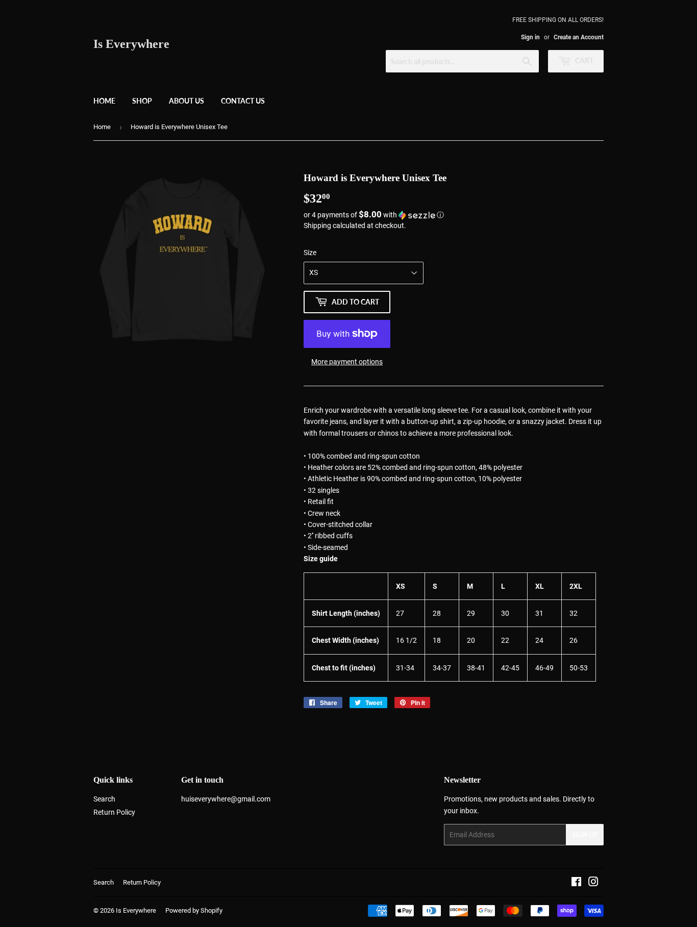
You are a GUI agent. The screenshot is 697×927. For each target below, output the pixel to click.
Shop (142, 100)
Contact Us (243, 100)
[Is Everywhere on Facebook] (576, 883)
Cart (583, 60)
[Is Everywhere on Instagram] (593, 883)
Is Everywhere (131, 44)
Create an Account (579, 37)
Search (104, 799)
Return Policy (114, 812)
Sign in (530, 37)
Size (310, 252)
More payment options (347, 362)
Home (104, 100)
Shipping (317, 225)
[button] (454, 215)
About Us (186, 100)
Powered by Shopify (193, 910)
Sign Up (584, 835)
